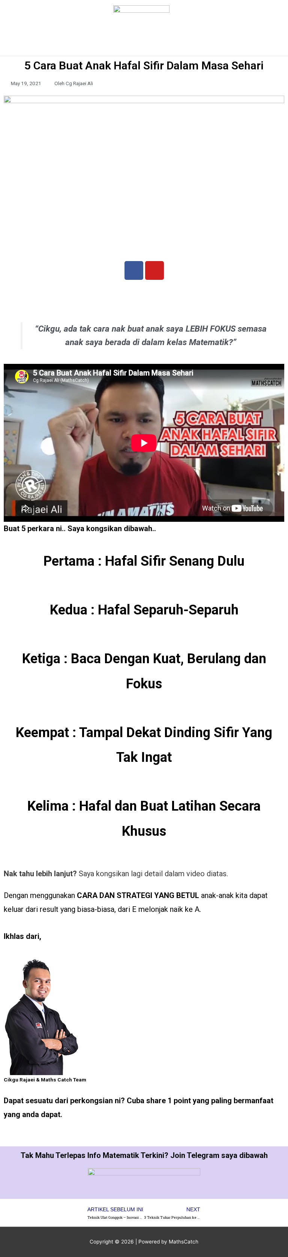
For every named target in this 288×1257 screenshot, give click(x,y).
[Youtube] (154, 270)
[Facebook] (133, 270)
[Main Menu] (144, 47)
